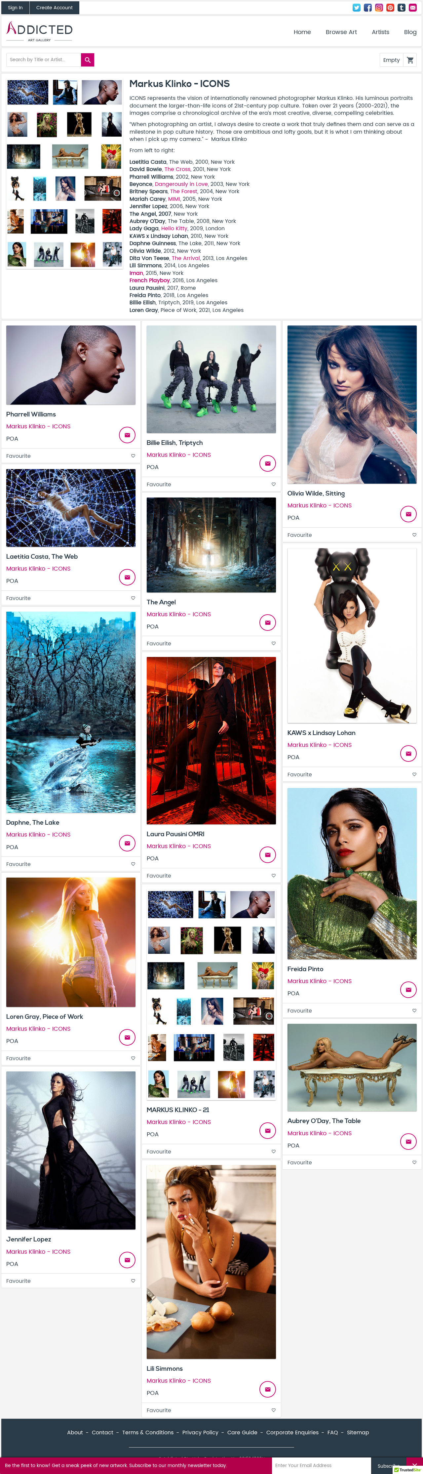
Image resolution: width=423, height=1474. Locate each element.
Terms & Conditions (147, 1432)
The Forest (183, 191)
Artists (380, 32)
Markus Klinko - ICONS (38, 426)
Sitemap (358, 1432)
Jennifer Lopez (28, 1239)
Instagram (379, 8)
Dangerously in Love (181, 184)
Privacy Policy (200, 1432)
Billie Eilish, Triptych (175, 443)
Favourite (70, 456)
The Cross (177, 169)
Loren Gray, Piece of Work (44, 1017)
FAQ (332, 1432)
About (75, 1432)
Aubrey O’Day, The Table (324, 1121)
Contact (413, 8)
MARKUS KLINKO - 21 (178, 1110)
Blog (410, 32)
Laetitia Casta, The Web (42, 557)
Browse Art (341, 32)
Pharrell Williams (31, 414)
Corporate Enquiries (292, 1432)
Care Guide (242, 1432)
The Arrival (186, 258)
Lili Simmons (165, 1369)
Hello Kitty (174, 228)
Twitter (357, 8)
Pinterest (390, 8)
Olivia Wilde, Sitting (316, 494)
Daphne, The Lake (32, 823)
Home (302, 32)
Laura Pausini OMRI (176, 834)
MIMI (174, 199)
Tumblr (401, 8)
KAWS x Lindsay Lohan (322, 733)
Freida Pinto (306, 969)
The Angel (161, 602)
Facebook (368, 8)
